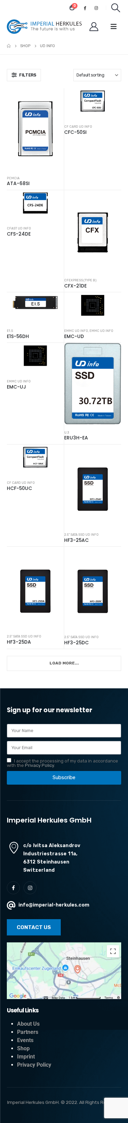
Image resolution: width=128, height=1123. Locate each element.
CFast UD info (19, 228)
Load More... (64, 663)
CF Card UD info (78, 126)
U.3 (66, 432)
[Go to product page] (35, 129)
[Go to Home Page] (9, 46)
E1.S (10, 331)
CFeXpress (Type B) (80, 280)
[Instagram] (96, 8)
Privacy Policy (39, 765)
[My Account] (94, 26)
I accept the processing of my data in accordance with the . (62, 763)
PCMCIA (13, 178)
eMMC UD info (101, 331)
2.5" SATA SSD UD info (81, 534)
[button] (116, 7)
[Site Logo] (44, 26)
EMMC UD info (76, 331)
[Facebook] (85, 8)
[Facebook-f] (13, 887)
